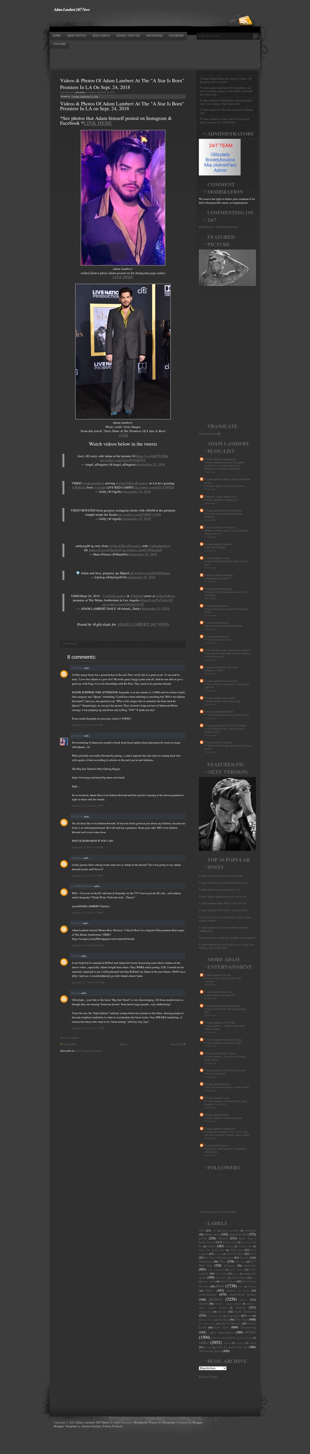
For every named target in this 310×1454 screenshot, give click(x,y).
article (203, 1238)
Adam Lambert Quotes (217, 636)
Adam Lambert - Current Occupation (224, 1117)
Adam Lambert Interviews (219, 991)
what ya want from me (232, 1347)
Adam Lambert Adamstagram (221, 459)
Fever (253, 1254)
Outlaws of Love (238, 1290)
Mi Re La (76, 923)
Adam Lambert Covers (217, 1097)
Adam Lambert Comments (219, 742)
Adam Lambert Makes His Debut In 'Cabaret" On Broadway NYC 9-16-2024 (226, 80)
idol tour (240, 1261)
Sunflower (77, 858)
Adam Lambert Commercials (220, 1128)
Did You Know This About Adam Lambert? (228, 650)
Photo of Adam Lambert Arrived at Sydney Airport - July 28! (226, 532)
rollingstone (205, 1311)
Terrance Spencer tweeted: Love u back (225, 485)
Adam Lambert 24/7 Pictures (220, 527)
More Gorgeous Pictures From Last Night (222, 875)
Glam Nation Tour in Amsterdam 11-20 (220, 889)
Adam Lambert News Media (220, 698)
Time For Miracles (230, 1323)
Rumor (222, 1311)
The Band (223, 1319)
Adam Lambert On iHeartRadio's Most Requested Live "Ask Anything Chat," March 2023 (226, 102)
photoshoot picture (242, 1294)
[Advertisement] (126, 21)
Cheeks (229, 1246)
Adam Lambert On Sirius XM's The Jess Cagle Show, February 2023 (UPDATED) (224, 120)
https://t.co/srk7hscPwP (105, 550)
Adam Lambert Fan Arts (218, 975)
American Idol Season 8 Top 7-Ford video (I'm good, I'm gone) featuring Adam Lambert (227, 1133)
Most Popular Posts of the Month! (219, 1212)
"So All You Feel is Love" (219, 639)
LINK (123, 435)
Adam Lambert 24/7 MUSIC (220, 1022)
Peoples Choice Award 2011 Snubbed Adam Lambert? (228, 937)
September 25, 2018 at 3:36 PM (87, 847)
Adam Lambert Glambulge (219, 575)
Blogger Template (65, 1426)
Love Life (221, 1273)
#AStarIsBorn (165, 596)
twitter (250, 1332)
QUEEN (203, 1303)
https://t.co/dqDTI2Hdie (152, 456)
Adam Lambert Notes (217, 605)
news (220, 1286)
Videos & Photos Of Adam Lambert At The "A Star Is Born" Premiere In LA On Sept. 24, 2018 (122, 83)
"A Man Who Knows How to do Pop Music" (228, 714)
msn (254, 1277)
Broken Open (230, 1242)
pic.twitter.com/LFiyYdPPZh (154, 487)
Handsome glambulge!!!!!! (219, 578)
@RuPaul (78, 487)
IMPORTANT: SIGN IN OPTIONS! (218, 227)
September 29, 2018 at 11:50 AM (88, 1028)
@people (100, 487)
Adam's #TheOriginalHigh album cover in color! (226, 563)
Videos (226, 1343)
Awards (223, 1238)
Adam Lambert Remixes (218, 1084)
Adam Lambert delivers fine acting (223, 701)
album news (212, 1234)
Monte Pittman (238, 1277)
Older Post (176, 1044)
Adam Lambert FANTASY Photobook (225, 1070)
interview (250, 1265)
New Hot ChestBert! (216, 547)
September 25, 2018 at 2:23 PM (87, 805)
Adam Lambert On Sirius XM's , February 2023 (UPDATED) (227, 946)
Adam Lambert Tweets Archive (222, 681)
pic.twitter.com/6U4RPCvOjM (140, 514)
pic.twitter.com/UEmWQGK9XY (123, 460)
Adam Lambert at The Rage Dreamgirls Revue (224, 882)
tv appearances (224, 1332)
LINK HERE (98, 122)
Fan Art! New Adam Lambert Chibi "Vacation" (222, 980)
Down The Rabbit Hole (211, 1250)
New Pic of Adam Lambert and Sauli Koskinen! (223, 515)
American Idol (238, 1234)
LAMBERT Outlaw (82, 886)
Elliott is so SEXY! (215, 670)
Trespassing (248, 1327)
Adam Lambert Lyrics (217, 1145)
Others (210, 1290)
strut (249, 1315)
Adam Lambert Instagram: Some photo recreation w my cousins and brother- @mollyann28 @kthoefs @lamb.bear (224, 465)
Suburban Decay (206, 1319)
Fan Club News (235, 1254)
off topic (252, 1286)
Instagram (229, 1265)
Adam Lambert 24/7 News (72, 9)
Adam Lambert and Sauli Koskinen (224, 510)
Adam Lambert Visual (217, 558)
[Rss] (245, 13)
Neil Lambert (228, 1281)
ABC (214, 1230)
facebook (218, 1253)
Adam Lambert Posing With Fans (223, 1005)
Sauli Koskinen (245, 1311)
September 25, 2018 (151, 464)
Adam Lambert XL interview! (221, 995)
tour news (222, 1327)
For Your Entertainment (219, 1257)
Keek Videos (236, 1269)
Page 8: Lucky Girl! (216, 1073)
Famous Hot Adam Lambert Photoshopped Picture (226, 610)
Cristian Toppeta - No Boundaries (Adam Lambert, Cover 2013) (225, 1102)
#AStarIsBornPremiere (132, 483)
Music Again (208, 1281)
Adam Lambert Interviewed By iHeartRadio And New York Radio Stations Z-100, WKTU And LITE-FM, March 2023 (226, 91)
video (203, 1342)
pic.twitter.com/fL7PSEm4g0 (142, 550)
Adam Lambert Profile (217, 1114)
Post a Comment (69, 1038)
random (241, 1307)
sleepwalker (233, 1315)
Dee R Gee (77, 668)
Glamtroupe (205, 1261)
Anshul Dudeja (91, 1426)
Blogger (198, 1422)
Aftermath (250, 1230)
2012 (202, 1230)
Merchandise (221, 1277)
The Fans (241, 1319)
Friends (244, 1257)
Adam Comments (230, 1230)
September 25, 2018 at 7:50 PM (87, 912)
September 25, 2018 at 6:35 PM (87, 875)
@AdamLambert (114, 596)
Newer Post (70, 1044)
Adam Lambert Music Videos (221, 1053)
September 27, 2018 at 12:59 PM (88, 982)
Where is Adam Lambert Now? (222, 496)
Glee (223, 1261)
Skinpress (168, 1422)
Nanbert (75, 956)
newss (241, 1286)
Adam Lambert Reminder (219, 588)
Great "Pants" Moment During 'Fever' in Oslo (224, 896)
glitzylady (77, 735)
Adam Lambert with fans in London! (224, 1042)
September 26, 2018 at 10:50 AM (88, 945)
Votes (253, 1343)
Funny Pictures (113, 1426)
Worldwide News (210, 1351)
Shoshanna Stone (214, 1315)
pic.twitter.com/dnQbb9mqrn (150, 573)
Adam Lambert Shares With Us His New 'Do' (224, 903)
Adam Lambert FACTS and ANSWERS (226, 725)
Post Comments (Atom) (89, 1051)
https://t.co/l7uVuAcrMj (156, 600)
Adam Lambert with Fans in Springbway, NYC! (225, 1010)
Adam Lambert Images (217, 622)
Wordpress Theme (145, 1422)
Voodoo (240, 1343)
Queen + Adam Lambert (228, 1303)
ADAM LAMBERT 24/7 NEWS (143, 624)
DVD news (236, 1250)
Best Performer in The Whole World (224, 625)
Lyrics (235, 1273)
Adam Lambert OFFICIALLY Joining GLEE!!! (225, 910)
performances (208, 1294)
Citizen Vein (245, 1246)
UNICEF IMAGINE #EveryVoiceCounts (232, 1337)
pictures (215, 1299)
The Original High (207, 1323)
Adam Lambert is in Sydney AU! (222, 499)
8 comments (70, 643)
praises (243, 1299)
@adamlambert (93, 483)
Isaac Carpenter (216, 1269)
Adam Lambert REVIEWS (219, 711)
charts (211, 1246)
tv (208, 1332)
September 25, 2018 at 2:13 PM (87, 724)
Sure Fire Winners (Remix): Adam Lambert (227, 1087)
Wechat (208, 1347)
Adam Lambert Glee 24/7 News (222, 667)
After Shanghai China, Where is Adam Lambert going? (224, 730)
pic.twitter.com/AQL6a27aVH (123, 604)
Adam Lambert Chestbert (219, 544)
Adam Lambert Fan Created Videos (224, 1039)
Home (123, 1044)
